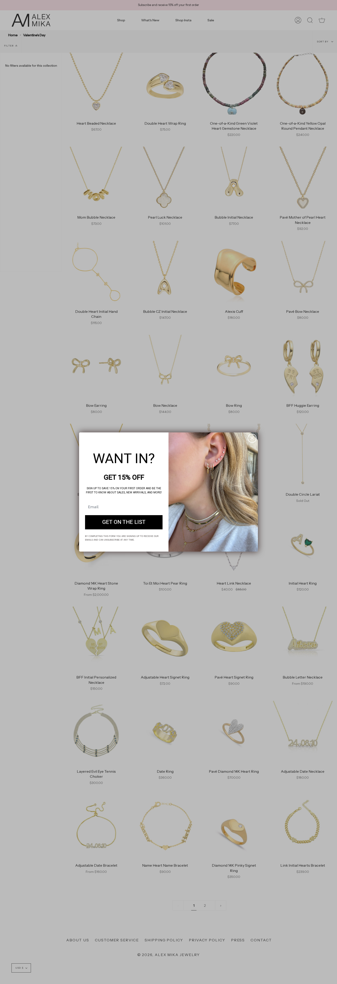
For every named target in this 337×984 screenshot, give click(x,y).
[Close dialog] (252, 438)
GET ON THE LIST (124, 522)
